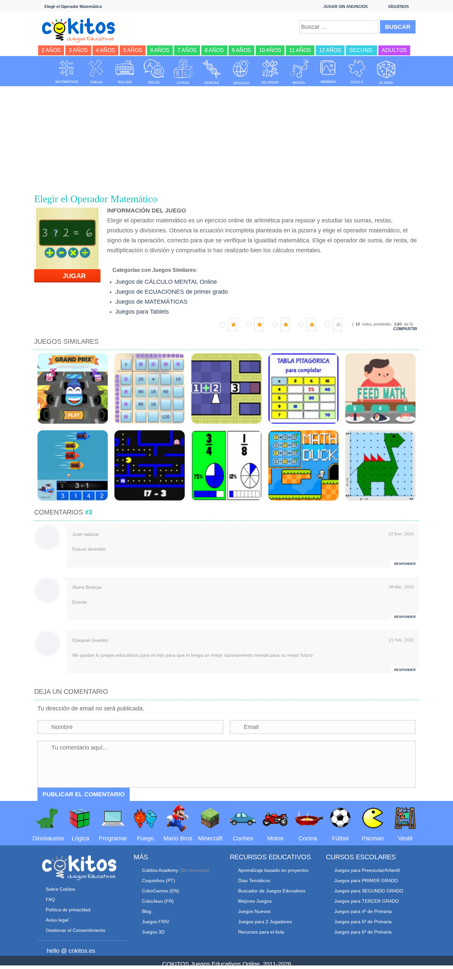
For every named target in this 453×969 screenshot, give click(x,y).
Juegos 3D (153, 932)
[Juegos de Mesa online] (386, 71)
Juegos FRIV (155, 921)
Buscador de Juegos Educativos (271, 890)
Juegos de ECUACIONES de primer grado (171, 291)
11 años (300, 50)
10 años (270, 50)
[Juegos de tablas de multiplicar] (95, 71)
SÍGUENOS (398, 6)
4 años (105, 50)
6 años (159, 50)
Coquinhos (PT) (158, 880)
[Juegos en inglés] (153, 71)
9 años (241, 50)
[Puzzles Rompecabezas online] (357, 71)
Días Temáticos (254, 880)
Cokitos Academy (160, 870)
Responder (405, 564)
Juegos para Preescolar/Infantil (367, 870)
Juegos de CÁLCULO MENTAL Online (166, 281)
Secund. (361, 50)
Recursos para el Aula (261, 932)
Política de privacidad (68, 909)
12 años (330, 50)
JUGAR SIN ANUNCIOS (345, 6)
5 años (132, 50)
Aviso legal (57, 920)
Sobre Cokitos (60, 889)
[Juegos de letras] (183, 71)
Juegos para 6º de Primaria (363, 932)
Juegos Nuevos (254, 911)
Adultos (394, 50)
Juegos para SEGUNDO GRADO (368, 890)
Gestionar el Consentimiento (75, 930)
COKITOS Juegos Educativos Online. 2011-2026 (226, 964)
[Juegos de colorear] (270, 71)
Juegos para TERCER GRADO (366, 901)
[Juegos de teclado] (124, 71)
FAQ (50, 899)
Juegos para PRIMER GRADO (366, 880)
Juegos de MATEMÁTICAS (151, 301)
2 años (51, 50)
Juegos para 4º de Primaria (363, 911)
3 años (78, 50)
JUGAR (70, 275)
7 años (187, 50)
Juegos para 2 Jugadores (265, 921)
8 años (214, 50)
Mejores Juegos (255, 901)
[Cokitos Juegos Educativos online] (81, 29)
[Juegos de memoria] (328, 71)
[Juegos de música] (299, 71)
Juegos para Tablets (142, 311)
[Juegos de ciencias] (212, 71)
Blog (146, 911)
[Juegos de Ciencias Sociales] (241, 71)
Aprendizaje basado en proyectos (273, 870)
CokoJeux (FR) (158, 901)
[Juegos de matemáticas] (66, 71)
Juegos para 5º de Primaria (363, 921)
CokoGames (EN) (160, 890)
